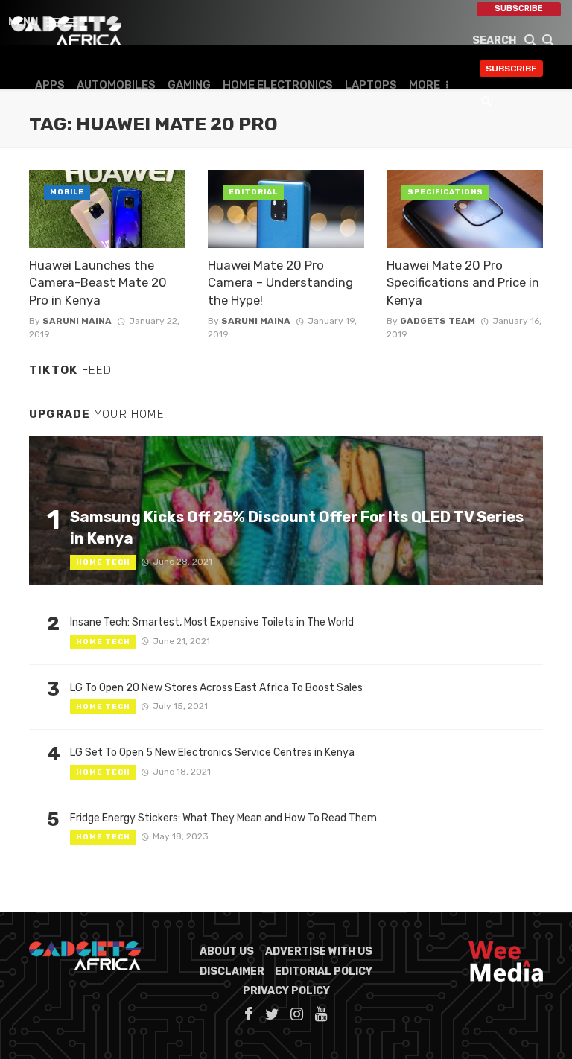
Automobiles (116, 85)
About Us (227, 951)
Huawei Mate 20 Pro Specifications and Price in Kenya (463, 283)
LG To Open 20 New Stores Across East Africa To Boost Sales (216, 687)
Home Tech (103, 562)
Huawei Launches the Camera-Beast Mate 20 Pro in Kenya (98, 283)
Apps (50, 85)
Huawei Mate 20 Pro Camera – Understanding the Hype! (280, 283)
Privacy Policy (286, 991)
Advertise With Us (318, 951)
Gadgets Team (437, 321)
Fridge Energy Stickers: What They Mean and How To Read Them (223, 818)
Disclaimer (232, 971)
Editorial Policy (323, 971)
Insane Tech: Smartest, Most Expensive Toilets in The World (212, 622)
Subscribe (519, 8)
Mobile (67, 192)
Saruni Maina (77, 321)
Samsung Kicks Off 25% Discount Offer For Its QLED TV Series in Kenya (297, 527)
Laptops (371, 85)
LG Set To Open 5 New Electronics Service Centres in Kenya (212, 752)
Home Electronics (278, 85)
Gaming (189, 85)
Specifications (445, 192)
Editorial (253, 192)
